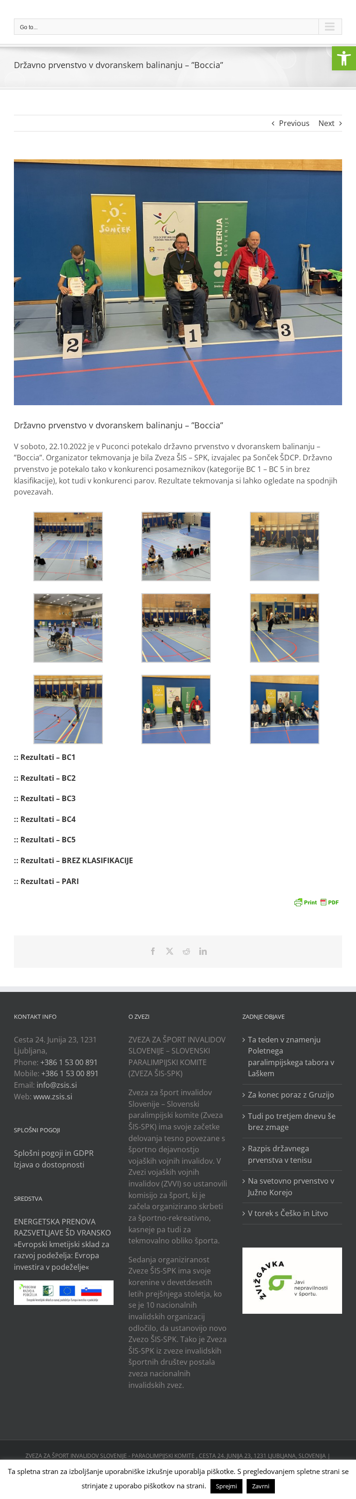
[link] (344, 58)
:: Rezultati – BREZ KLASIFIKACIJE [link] (73, 860)
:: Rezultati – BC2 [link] (45, 778)
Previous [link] (294, 123)
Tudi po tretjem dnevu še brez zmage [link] (292, 1122)
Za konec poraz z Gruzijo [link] (291, 1095)
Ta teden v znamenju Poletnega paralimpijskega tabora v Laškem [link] (291, 1057)
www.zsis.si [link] (52, 1096)
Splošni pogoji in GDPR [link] (54, 1153)
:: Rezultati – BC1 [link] (45, 757)
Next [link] (326, 123)
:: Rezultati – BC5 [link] (45, 839)
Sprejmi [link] (226, 1486)
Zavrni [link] (260, 1486)
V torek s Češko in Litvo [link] (288, 1213)
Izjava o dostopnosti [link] (49, 1165)
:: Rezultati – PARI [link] (46, 881)
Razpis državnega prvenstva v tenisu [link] (280, 1154)
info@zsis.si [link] (57, 1085)
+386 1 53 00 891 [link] (69, 1062)
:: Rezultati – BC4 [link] (45, 819)
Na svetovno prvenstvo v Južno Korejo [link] (291, 1187)
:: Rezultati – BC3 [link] (45, 798)
